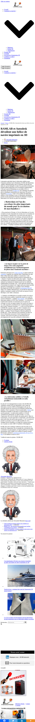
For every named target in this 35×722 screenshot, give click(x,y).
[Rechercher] (25, 622)
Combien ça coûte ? (9, 56)
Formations (7, 58)
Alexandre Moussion (11, 139)
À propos (6, 440)
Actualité (6, 53)
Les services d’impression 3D (12, 55)
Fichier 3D (10, 49)
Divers (6, 123)
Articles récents (8, 441)
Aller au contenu (5, 1)
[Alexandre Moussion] (11, 475)
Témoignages (11, 50)
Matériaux (10, 47)
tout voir (28, 521)
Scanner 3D (7, 52)
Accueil (6, 9)
